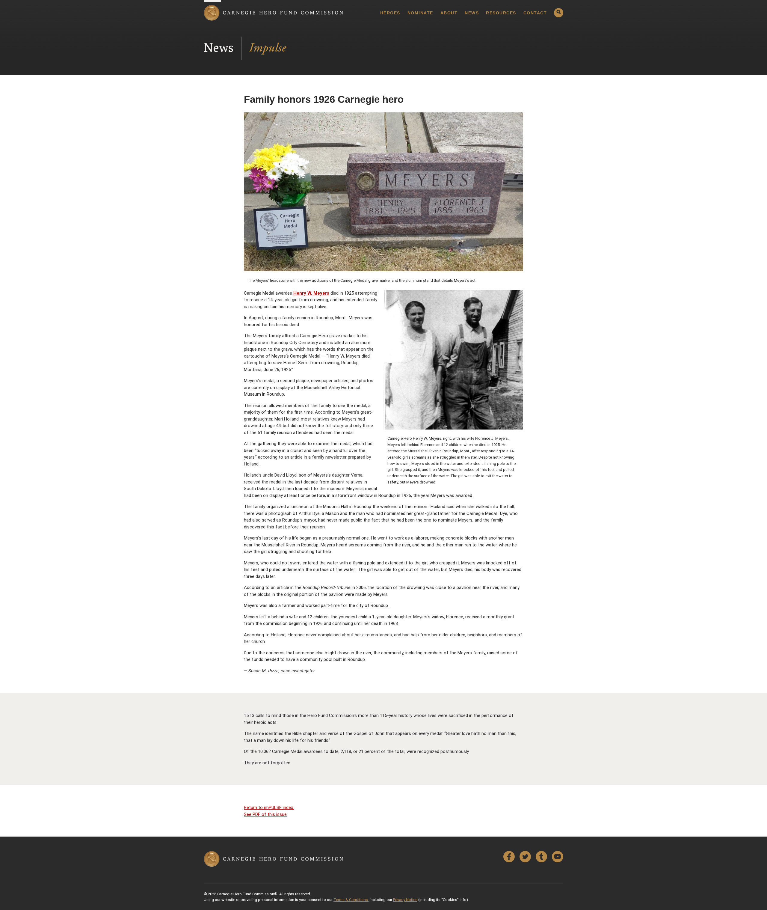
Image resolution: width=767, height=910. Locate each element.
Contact (535, 13)
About (449, 13)
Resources (501, 13)
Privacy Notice (405, 899)
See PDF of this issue (265, 814)
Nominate (420, 13)
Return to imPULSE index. (269, 807)
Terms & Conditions (350, 899)
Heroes (390, 13)
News (472, 13)
